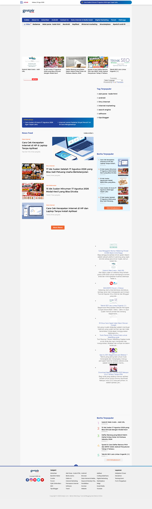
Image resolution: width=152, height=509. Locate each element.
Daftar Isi (68, 478)
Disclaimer (118, 476)
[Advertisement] (92, 11)
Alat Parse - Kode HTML (52, 24)
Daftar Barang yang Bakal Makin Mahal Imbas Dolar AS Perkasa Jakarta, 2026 (76, 71)
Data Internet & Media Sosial (82, 20)
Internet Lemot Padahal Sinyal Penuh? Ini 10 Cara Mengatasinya (75, 123)
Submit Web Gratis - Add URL (31, 70)
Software (102, 114)
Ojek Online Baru (55, 483)
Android (55, 20)
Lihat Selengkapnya (113, 208)
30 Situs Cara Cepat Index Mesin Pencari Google (113, 324)
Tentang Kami (119, 478)
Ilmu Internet (104, 102)
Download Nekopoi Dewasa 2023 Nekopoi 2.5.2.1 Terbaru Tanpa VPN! (113, 373)
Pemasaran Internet (72, 483)
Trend (67, 488)
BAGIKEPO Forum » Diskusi (113, 288)
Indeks (26, 20)
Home (26, 2)
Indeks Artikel (88, 133)
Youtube (99, 488)
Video (28, 24)
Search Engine (105, 110)
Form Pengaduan (120, 481)
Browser (84, 476)
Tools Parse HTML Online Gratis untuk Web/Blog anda (113, 336)
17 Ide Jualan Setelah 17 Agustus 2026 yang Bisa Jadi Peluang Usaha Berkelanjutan (69, 170)
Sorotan (83, 486)
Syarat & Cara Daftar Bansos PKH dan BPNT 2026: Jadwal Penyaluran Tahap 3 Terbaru (98, 71)
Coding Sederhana (102, 476)
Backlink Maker (55, 476)
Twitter (39, 482)
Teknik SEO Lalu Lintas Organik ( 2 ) (118, 70)
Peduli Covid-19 (119, 24)
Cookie (52, 478)
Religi (98, 483)
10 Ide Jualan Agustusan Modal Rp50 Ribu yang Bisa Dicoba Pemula (107, 180)
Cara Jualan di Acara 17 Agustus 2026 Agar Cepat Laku (101, 2)
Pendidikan (85, 483)
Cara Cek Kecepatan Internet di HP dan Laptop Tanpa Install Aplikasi (67, 209)
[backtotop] (76, 466)
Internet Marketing (90, 24)
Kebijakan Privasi (120, 473)
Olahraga (122, 20)
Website (83, 488)
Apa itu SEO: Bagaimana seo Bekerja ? (113, 355)
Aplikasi (76, 24)
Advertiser (45, 20)
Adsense (37, 24)
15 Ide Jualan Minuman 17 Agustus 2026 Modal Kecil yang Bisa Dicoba (67, 190)
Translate (120, 82)
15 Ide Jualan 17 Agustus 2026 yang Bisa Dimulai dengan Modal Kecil (52, 71)
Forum (113, 20)
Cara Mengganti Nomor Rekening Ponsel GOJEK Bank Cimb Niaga (113, 252)
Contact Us (64, 20)
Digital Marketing (102, 20)
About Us (35, 20)
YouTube (44, 482)
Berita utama (70, 476)
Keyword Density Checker (89, 481)
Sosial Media (101, 486)
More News (58, 227)
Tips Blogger (104, 118)
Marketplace (106, 24)
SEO (51, 486)
